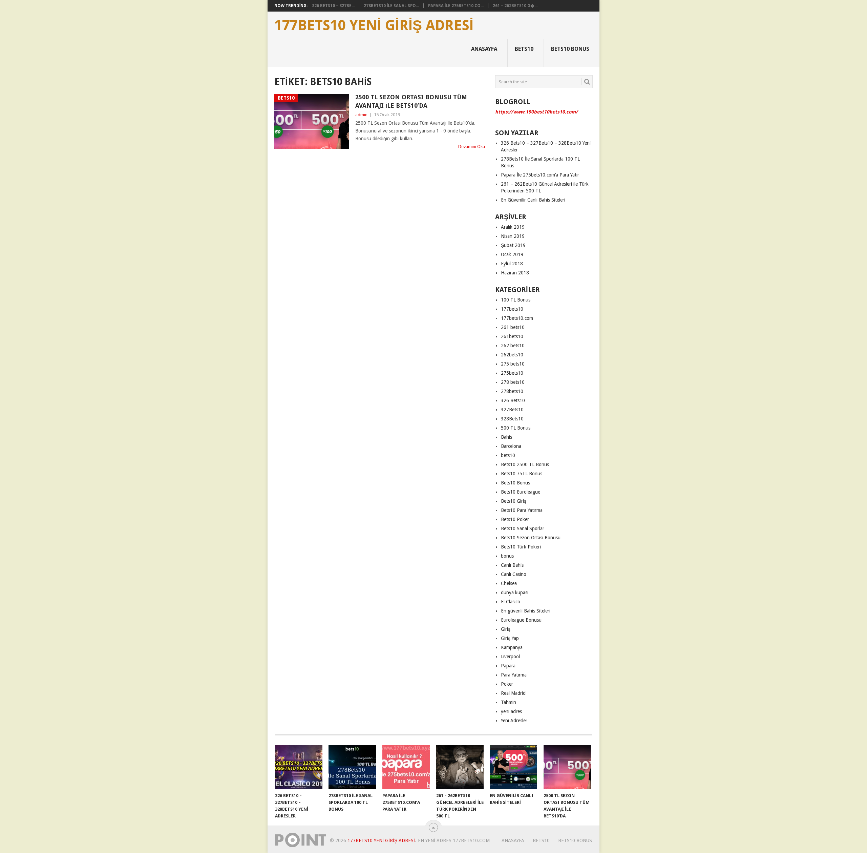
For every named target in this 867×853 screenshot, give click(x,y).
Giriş (505, 629)
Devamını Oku (471, 146)
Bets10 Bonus (570, 49)
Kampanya (512, 647)
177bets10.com (517, 318)
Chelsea (509, 583)
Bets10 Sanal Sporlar (522, 528)
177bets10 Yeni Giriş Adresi (373, 25)
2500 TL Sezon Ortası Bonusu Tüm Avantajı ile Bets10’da (411, 101)
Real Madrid (513, 693)
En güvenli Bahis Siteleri (525, 610)
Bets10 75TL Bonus (521, 473)
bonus (507, 556)
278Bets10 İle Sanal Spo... (391, 5)
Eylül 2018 (512, 263)
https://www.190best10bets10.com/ (536, 112)
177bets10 (512, 309)
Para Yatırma (514, 675)
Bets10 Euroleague (520, 492)
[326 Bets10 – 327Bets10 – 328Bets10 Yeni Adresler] (298, 767)
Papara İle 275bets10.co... (456, 5)
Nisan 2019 (513, 236)
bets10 (508, 455)
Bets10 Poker (515, 519)
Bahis (506, 437)
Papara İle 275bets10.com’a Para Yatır (540, 175)
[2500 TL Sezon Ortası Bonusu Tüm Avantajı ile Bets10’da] (567, 767)
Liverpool (510, 656)
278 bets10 (513, 382)
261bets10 (512, 336)
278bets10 (512, 391)
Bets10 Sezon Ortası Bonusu (531, 537)
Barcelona (511, 446)
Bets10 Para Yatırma (522, 510)
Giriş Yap (510, 638)
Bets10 (524, 49)
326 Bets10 (513, 400)
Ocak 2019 (512, 254)
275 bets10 (513, 364)
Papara (508, 665)
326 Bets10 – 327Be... (333, 5)
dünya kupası (514, 592)
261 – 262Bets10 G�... (515, 5)
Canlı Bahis (512, 565)
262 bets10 (513, 345)
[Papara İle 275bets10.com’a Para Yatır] (406, 767)
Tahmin (508, 702)
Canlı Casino (513, 574)
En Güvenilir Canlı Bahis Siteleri (533, 200)
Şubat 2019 (513, 245)
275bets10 (512, 373)
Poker (507, 684)
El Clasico (510, 601)
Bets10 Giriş (513, 501)
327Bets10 (512, 409)
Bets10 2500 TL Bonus (525, 464)
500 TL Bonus (515, 428)
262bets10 (512, 354)
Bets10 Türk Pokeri (521, 546)
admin (361, 114)
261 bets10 (513, 327)
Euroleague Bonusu (521, 620)
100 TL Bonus (515, 300)
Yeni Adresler (514, 720)
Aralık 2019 (513, 227)
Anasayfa (484, 49)
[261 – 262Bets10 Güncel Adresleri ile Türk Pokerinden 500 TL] (460, 767)
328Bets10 (512, 418)
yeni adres (511, 711)
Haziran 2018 (515, 272)
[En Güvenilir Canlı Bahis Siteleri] (513, 767)
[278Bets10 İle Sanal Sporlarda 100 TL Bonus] (352, 767)
